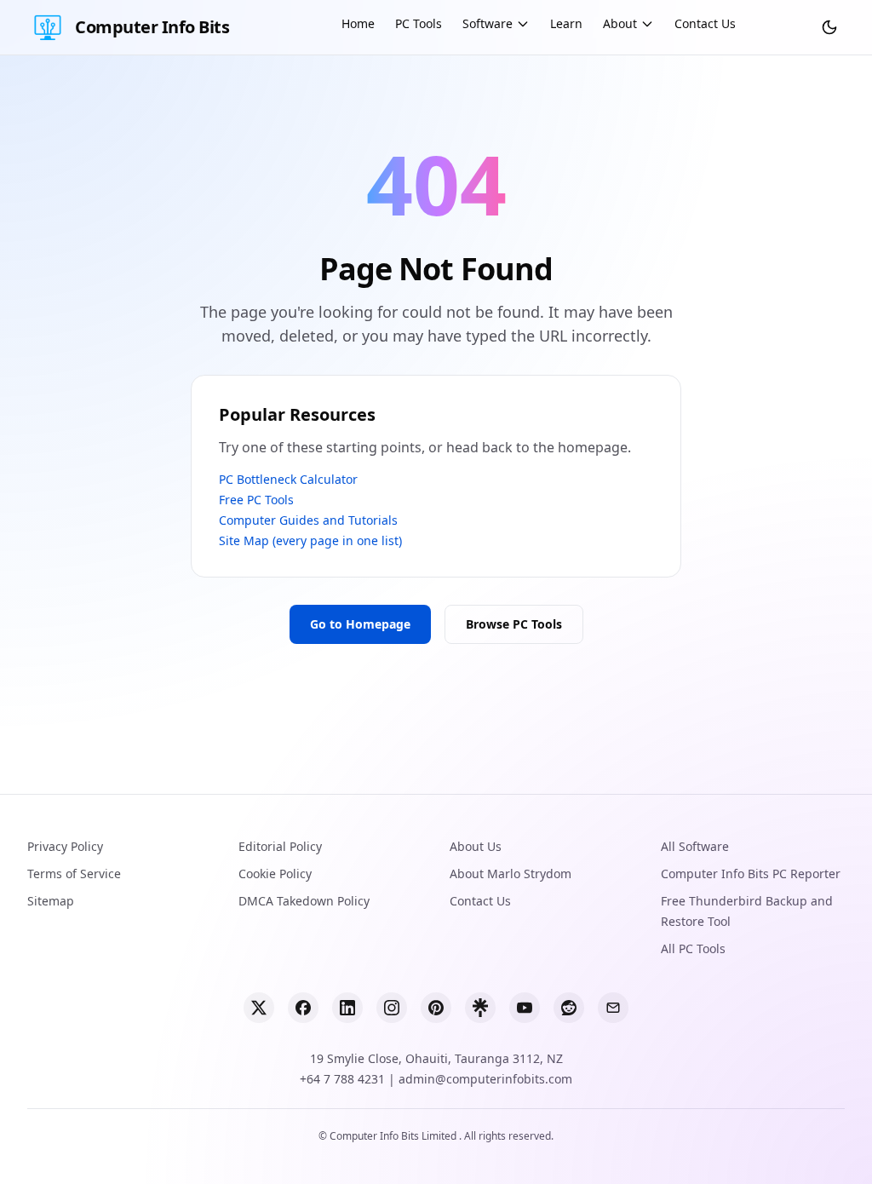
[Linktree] (480, 1007)
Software (487, 23)
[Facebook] (303, 1007)
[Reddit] (569, 1007)
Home (358, 23)
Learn (566, 23)
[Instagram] (391, 1007)
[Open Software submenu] (523, 24)
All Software (695, 846)
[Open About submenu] (647, 24)
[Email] (613, 1007)
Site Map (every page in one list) (310, 540)
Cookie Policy (275, 873)
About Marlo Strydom (510, 873)
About (620, 23)
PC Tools (418, 23)
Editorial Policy (280, 846)
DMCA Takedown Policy (304, 901)
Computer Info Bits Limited (394, 1136)
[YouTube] (524, 1007)
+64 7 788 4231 (342, 1079)
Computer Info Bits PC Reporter (750, 873)
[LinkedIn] (347, 1007)
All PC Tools (693, 948)
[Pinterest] (436, 1007)
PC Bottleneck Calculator (288, 479)
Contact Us (705, 23)
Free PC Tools (256, 499)
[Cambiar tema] (829, 27)
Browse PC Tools (514, 624)
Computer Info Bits (152, 26)
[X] (259, 1007)
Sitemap (50, 901)
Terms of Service (74, 873)
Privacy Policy (65, 846)
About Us (476, 846)
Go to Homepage (360, 624)
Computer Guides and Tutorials (308, 520)
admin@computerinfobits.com (485, 1079)
